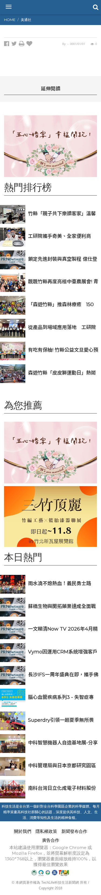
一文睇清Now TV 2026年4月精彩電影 (63, 629)
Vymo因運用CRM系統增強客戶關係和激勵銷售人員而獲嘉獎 (62, 652)
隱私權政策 (46, 831)
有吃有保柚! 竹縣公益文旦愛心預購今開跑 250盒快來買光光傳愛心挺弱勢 (63, 350)
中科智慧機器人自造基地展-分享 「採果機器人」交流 (63, 742)
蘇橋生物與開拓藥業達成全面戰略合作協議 (62, 606)
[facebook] (7, 45)
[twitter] (15, 45)
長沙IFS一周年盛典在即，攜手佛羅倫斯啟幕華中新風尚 (63, 674)
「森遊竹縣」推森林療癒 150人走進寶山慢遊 (61, 304)
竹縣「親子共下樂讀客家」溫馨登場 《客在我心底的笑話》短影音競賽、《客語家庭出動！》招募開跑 (63, 213)
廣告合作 (50, 840)
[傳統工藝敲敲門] (50, 516)
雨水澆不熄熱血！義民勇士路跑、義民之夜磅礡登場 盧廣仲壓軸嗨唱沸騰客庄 (62, 583)
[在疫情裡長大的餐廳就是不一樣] (50, 146)
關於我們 (22, 831)
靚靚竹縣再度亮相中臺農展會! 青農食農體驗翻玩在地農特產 (63, 281)
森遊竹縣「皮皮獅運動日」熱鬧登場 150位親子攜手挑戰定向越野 (62, 373)
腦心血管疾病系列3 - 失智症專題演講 (61, 697)
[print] (22, 45)
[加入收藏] (30, 45)
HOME (9, 19)
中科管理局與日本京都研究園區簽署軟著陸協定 (62, 765)
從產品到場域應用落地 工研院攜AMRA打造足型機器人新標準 (62, 327)
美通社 (26, 19)
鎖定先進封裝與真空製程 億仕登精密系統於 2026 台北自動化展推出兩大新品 (62, 259)
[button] (95, 7)
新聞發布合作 (74, 831)
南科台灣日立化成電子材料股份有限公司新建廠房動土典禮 (62, 788)
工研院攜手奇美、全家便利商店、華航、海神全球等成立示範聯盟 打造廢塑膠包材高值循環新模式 (62, 236)
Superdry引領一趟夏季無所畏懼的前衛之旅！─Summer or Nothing (61, 720)
